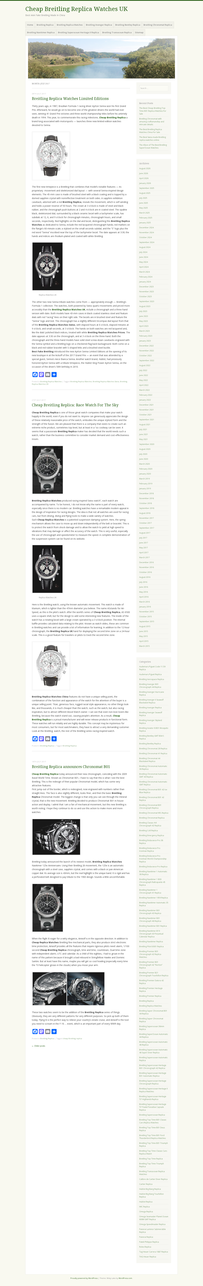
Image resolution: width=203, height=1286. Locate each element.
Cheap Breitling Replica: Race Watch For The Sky (75, 405)
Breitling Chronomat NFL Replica (153, 813)
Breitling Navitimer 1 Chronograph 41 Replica (150, 891)
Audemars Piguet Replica (150, 674)
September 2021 (146, 419)
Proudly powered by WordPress (84, 1278)
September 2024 (146, 242)
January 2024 (145, 281)
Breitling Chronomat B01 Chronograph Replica (150, 806)
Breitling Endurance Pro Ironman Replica (149, 849)
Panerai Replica (146, 1237)
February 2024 (145, 276)
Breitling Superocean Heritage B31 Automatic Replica (152, 1074)
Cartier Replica (145, 1184)
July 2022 (143, 370)
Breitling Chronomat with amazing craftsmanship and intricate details (151, 121)
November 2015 (146, 611)
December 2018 (146, 493)
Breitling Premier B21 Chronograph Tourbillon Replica (153, 974)
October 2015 (145, 616)
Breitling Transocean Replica (117, 32)
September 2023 (146, 301)
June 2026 (143, 173)
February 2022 (145, 395)
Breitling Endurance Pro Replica (153, 866)
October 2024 (145, 237)
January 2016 (145, 606)
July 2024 (143, 252)
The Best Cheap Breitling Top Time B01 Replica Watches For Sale (152, 111)
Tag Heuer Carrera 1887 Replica (153, 1251)
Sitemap (139, 32)
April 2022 (143, 385)
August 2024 (144, 247)
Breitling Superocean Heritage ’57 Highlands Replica (152, 1098)
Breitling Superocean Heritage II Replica (78, 32)
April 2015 (143, 641)
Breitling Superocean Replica (152, 1114)
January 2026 (145, 183)
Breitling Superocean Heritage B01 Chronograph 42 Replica (152, 1066)
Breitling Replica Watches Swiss (106, 381)
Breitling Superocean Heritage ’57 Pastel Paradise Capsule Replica (152, 1107)
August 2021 (144, 424)
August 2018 (144, 513)
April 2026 (143, 178)
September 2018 (146, 508)
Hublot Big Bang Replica (150, 1189)
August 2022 (144, 365)
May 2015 (143, 636)
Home (30, 24)
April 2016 (143, 597)
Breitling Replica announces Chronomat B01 (71, 767)
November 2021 (146, 409)
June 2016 (143, 587)
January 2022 (145, 400)
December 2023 (146, 286)
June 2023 (143, 316)
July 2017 (143, 537)
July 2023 (143, 311)
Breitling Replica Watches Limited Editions (70, 99)
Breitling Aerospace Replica (151, 679)
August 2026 (144, 168)
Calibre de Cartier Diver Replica (153, 1179)
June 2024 (143, 257)
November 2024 (146, 232)
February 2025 (145, 217)
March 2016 (144, 601)
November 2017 (146, 518)
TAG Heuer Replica (147, 1256)
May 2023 (143, 321)
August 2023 (144, 306)
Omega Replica (146, 1211)
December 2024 (146, 227)
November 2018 (146, 498)
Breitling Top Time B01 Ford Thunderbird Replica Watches (152, 1137)
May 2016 (143, 592)
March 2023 (144, 331)
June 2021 (143, 434)
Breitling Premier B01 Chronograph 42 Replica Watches (150, 954)
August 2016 (144, 577)
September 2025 (146, 188)
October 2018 (145, 503)
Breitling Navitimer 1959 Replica (153, 897)
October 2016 (145, 572)
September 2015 (146, 621)
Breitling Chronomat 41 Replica (153, 753)
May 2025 (143, 207)
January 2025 (145, 222)
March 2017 (144, 557)
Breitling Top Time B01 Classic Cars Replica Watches (152, 1121)
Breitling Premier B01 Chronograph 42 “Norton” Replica (150, 965)
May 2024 (143, 262)
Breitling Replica (45, 24)
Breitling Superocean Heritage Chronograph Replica (152, 1082)
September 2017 (146, 528)
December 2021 (146, 404)
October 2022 (145, 355)
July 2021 (143, 429)
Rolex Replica (145, 1246)
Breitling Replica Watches (70, 24)
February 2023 (145, 336)
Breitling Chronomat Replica (158, 24)
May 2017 (143, 547)
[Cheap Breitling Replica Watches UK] (101, 58)
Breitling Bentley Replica (127, 24)
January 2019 (145, 488)
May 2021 (143, 439)
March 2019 (144, 478)
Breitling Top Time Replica (151, 1158)
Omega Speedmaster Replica (152, 1224)
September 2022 (146, 360)
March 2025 (144, 212)
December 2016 (146, 562)
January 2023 (145, 340)
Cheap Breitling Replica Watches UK (76, 9)
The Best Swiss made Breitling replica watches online (152, 138)
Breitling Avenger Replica (99, 24)
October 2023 (145, 296)
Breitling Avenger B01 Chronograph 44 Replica (150, 685)
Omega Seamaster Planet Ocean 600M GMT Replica (153, 1218)
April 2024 (143, 267)
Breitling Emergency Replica (151, 835)
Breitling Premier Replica (150, 996)
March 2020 (144, 464)
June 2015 (143, 631)
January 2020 (145, 473)
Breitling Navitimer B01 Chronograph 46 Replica (150, 919)
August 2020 (144, 449)
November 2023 (146, 291)
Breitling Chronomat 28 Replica (153, 748)
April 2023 (143, 326)
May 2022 (143, 380)
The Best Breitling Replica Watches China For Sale (150, 131)
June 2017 (143, 542)
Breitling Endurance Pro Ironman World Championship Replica (153, 859)
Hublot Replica (145, 1201)
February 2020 (145, 468)
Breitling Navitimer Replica (41, 32)
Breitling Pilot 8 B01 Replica (151, 946)
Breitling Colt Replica (148, 830)
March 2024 (144, 272)
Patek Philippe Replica (149, 1242)
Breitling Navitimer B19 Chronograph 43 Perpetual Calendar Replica (151, 934)
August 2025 (144, 193)
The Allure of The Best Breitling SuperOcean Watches (153, 146)
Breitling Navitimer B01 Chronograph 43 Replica (150, 912)
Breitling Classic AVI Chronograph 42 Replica (150, 824)
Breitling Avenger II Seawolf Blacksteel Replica (151, 701)
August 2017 (144, 532)
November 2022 (146, 350)
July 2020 (143, 454)
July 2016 (143, 582)
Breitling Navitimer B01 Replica (153, 926)
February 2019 (145, 483)
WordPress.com (125, 1278)
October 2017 (145, 523)
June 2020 (143, 459)
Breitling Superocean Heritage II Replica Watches (153, 1090)
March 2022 (144, 390)
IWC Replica (144, 1206)
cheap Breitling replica (72, 1038)
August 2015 (144, 626)
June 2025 (143, 203)
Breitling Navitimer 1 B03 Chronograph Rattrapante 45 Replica (152, 882)
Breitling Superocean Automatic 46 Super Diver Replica (153, 1051)
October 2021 (145, 414)
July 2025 (143, 198)
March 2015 (144, 646)
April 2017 (143, 552)
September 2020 (146, 444)
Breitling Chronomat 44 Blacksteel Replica (149, 760)
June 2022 (143, 375)
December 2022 (146, 345)
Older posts (38, 1046)
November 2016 (146, 567)
